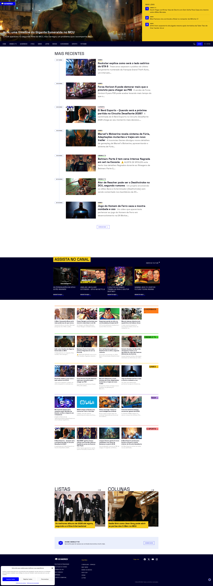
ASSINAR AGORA (149, 543)
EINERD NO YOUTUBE (152, 263)
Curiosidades (64, 44)
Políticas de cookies (21, 583)
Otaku (33, 44)
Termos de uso (59, 569)
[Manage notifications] (209, 579)
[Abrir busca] (194, 44)
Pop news (83, 44)
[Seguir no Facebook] (144, 559)
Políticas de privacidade (33, 583)
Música (55, 44)
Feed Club (84, 572)
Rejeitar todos (27, 579)
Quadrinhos (23, 44)
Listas (47, 44)
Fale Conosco (59, 572)
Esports (74, 44)
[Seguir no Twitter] (148, 559)
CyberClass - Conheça (88, 564)
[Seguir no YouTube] (152, 559)
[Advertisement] (106, 243)
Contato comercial (60, 577)
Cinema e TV (13, 44)
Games (40, 44)
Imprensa (57, 575)
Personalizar (45, 579)
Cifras (83, 575)
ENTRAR (208, 44)
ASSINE (199, 44)
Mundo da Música (87, 570)
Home (4, 44)
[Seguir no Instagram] (156, 559)
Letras (84, 578)
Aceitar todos (10, 579)
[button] (52, 568)
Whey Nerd (85, 567)
